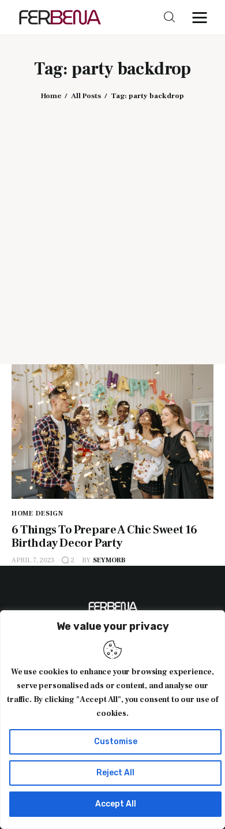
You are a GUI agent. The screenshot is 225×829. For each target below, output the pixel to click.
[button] (202, 17)
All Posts (86, 95)
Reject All (115, 773)
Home (51, 95)
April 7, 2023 (33, 560)
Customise (115, 741)
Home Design (37, 513)
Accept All (115, 804)
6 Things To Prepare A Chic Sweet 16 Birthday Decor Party (104, 536)
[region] (112, 719)
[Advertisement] (112, 224)
